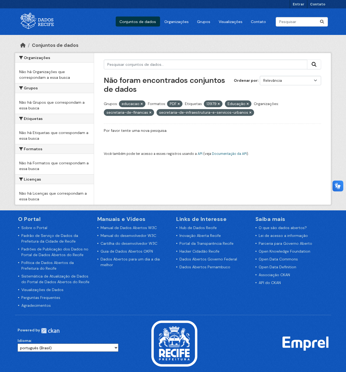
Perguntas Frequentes (40, 297)
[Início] (23, 45)
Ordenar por (246, 80)
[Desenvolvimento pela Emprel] (305, 343)
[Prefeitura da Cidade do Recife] (174, 343)
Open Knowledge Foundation (284, 251)
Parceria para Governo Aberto (285, 243)
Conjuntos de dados (137, 21)
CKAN (50, 331)
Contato (317, 4)
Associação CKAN (274, 274)
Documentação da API (229, 154)
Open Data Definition (277, 267)
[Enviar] (322, 22)
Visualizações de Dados (42, 289)
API (200, 154)
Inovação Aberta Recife (200, 235)
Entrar (298, 4)
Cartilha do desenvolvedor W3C (129, 243)
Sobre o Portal (34, 227)
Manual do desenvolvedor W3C (128, 235)
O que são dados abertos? (283, 227)
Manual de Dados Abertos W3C (129, 227)
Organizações (176, 21)
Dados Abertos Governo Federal (208, 259)
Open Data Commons (278, 259)
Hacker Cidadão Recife (199, 251)
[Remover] (142, 104)
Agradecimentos (36, 305)
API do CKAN (270, 282)
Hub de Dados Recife (198, 227)
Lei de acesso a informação (283, 235)
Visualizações (230, 21)
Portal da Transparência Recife (206, 243)
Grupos (203, 21)
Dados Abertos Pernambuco (204, 267)
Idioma (24, 340)
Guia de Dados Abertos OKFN (127, 251)
